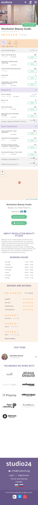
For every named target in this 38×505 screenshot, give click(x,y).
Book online (29, 25)
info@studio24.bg (21, 470)
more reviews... (10, 338)
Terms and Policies (19, 478)
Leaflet (27, 199)
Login (11, 475)
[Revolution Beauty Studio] (16, 485)
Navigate (20, 223)
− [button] (2, 174)
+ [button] (2, 172)
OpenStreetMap (34, 199)
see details (13, 57)
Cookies (19, 481)
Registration (23, 475)
